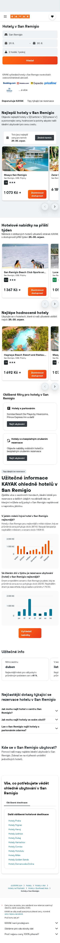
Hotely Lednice (15, 833)
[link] (17, 424)
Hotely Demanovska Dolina (21, 864)
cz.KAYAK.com (16, 885)
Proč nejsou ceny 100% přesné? (22, 934)
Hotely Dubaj (14, 838)
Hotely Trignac (15, 825)
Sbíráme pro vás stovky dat (19, 928)
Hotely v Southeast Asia (38, 888)
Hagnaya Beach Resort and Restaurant (25, 354)
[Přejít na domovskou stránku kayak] (20, 16)
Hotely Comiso (15, 846)
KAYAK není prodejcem (17, 922)
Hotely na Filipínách (16, 888)
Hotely (29, 885)
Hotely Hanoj (14, 829)
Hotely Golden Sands (18, 859)
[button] (5, 16)
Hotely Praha (14, 820)
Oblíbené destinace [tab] (17, 802)
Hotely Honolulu (16, 851)
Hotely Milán (14, 855)
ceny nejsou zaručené (14, 914)
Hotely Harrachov (16, 842)
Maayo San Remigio (15, 174)
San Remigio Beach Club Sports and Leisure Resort (25, 272)
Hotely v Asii (40, 885)
